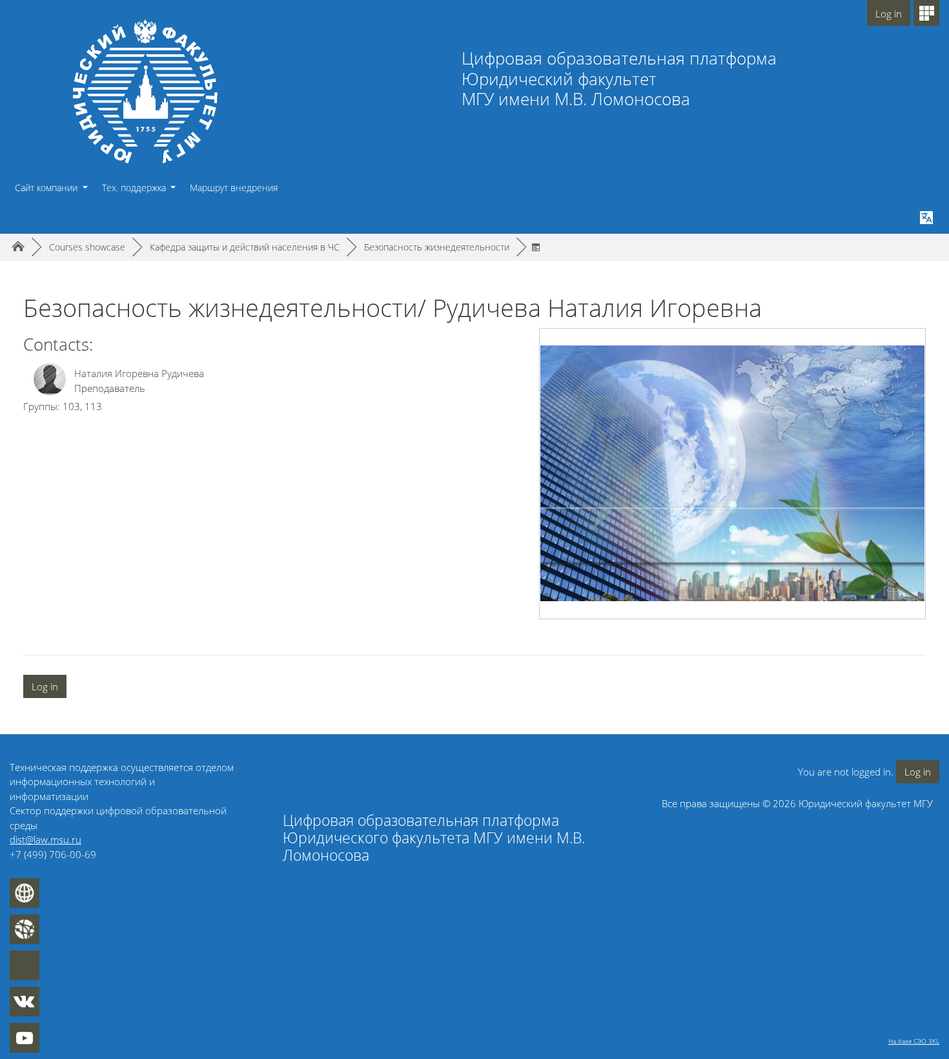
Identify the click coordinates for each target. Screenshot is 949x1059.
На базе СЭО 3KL (913, 1040)
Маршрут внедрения (234, 187)
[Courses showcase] (926, 13)
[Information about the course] (538, 247)
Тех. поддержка (135, 187)
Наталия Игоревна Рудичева (139, 373)
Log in (888, 13)
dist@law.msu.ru (45, 839)
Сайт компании (47, 187)
